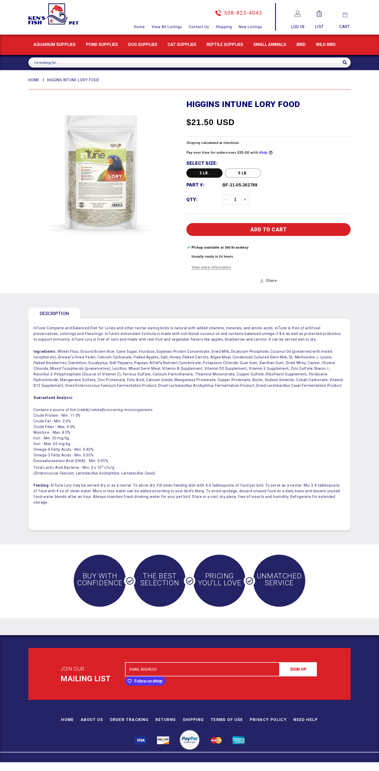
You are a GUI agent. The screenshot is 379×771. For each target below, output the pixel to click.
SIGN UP (298, 669)
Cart (344, 26)
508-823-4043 (243, 13)
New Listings (250, 27)
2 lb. (204, 173)
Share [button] (271, 280)
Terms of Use (227, 719)
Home (139, 27)
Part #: (195, 184)
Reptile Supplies (225, 44)
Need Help (305, 719)
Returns (165, 719)
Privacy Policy (268, 719)
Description (54, 313)
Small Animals (269, 44)
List (319, 26)
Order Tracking (129, 719)
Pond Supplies (102, 44)
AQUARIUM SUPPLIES (55, 44)
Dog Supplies (142, 44)
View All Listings (167, 27)
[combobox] (185, 63)
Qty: (192, 199)
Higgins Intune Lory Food (73, 80)
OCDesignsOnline (230, 768)
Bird (301, 44)
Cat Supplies (182, 44)
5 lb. (243, 173)
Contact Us (199, 27)
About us (92, 719)
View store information (211, 267)
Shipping (224, 27)
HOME (33, 80)
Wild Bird (326, 44)
